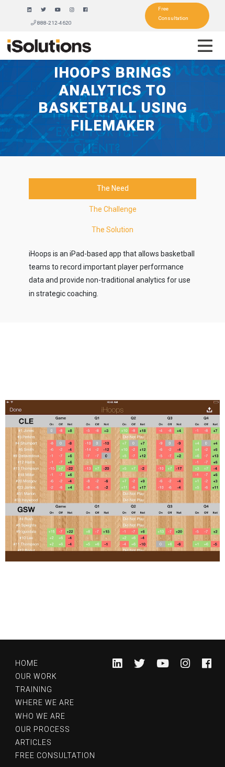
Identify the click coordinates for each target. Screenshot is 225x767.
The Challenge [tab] (113, 209)
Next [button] (203, 481)
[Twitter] (43, 10)
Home (26, 663)
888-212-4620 (54, 23)
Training (33, 689)
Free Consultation (173, 13)
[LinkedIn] (30, 10)
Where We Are (44, 702)
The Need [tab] (113, 188)
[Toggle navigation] (205, 45)
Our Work (36, 676)
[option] (112, 481)
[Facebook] (86, 10)
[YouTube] (57, 10)
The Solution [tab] (112, 229)
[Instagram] (72, 10)
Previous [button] (22, 481)
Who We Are (40, 716)
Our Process (42, 729)
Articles (33, 742)
